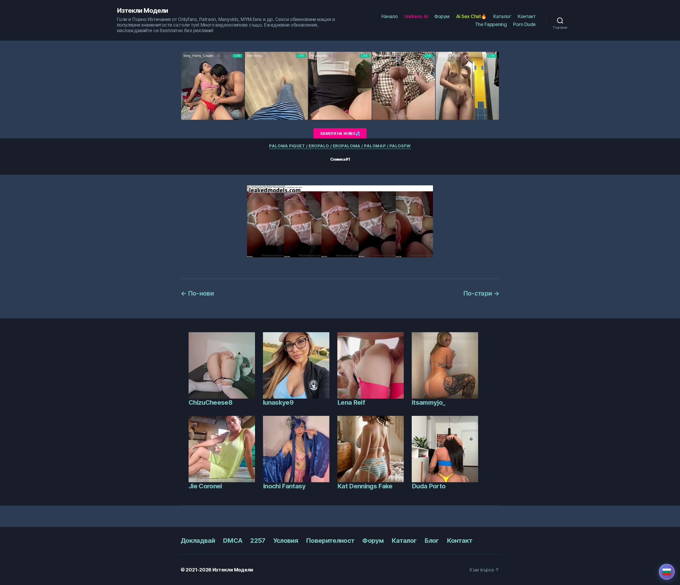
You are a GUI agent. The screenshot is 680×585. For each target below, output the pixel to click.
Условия (285, 540)
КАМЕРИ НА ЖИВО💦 (340, 133)
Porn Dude (524, 24)
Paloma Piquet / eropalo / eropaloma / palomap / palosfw (340, 146)
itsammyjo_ (428, 402)
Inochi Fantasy (284, 486)
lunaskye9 (278, 402)
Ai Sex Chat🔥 (471, 16)
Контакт (527, 16)
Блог (431, 540)
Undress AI (416, 16)
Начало (389, 16)
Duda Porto (428, 486)
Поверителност (330, 540)
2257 (257, 540)
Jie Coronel (205, 486)
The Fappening (491, 24)
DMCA (232, 540)
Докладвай (198, 540)
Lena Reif (351, 402)
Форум (441, 16)
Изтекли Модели (142, 10)
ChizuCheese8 (210, 402)
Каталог (502, 16)
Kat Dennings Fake (365, 486)
